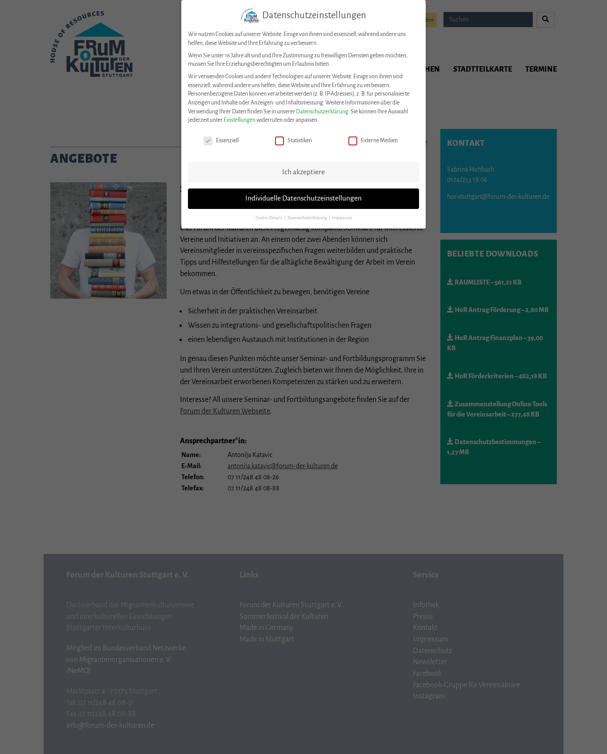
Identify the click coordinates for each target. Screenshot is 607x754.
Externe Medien (379, 140)
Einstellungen (240, 120)
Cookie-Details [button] (270, 218)
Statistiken (300, 140)
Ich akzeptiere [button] (303, 172)
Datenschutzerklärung (322, 111)
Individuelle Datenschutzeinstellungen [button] (303, 198)
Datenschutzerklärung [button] (308, 218)
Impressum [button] (342, 218)
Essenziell (227, 140)
